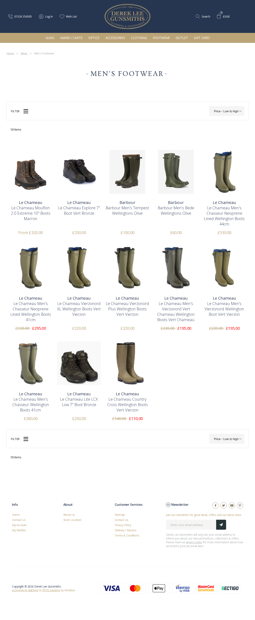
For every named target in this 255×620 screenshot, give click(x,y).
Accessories (115, 38)
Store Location (72, 520)
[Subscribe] (221, 525)
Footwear (161, 38)
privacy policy (194, 542)
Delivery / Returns (125, 530)
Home (16, 515)
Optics (93, 38)
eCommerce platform (25, 590)
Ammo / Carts (71, 38)
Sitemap (120, 515)
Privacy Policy (123, 525)
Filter (15, 111)
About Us (69, 515)
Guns (50, 38)
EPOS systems (51, 590)
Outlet (182, 38)
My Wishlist (19, 530)
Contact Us (19, 520)
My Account (19, 525)
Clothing (139, 38)
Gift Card (201, 38)
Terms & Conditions (127, 535)
